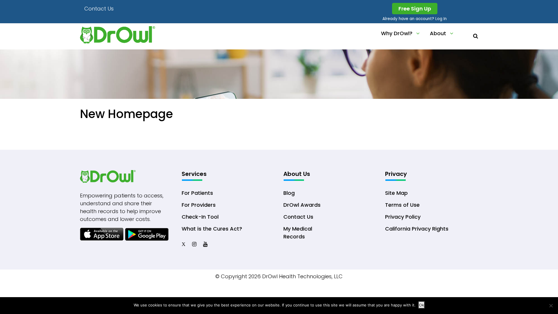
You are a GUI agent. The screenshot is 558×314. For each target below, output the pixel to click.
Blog (289, 193)
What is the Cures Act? (212, 228)
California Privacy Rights (416, 228)
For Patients (197, 193)
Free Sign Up (414, 8)
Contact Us (99, 8)
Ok (421, 305)
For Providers (199, 204)
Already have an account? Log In (414, 19)
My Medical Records (297, 232)
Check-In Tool (200, 216)
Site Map (396, 193)
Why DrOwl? (396, 33)
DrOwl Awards (302, 204)
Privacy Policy (403, 216)
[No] (551, 305)
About (438, 33)
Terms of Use (402, 204)
